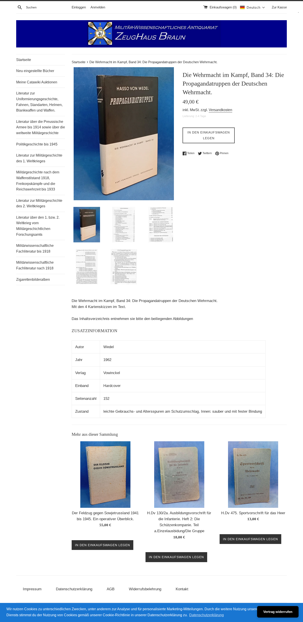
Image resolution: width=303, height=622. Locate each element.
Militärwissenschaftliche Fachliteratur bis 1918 (35, 248)
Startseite (23, 60)
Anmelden (98, 7)
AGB (110, 589)
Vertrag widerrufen (277, 612)
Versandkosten (220, 110)
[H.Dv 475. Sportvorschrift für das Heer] (253, 474)
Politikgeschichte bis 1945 (36, 144)
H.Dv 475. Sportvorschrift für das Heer (253, 513)
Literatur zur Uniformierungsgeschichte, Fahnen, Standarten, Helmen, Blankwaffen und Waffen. (39, 101)
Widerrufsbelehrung (145, 589)
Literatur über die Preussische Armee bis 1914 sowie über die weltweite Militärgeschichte (40, 127)
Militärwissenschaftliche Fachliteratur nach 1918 (35, 265)
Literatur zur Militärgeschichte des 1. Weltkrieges (39, 158)
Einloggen (79, 7)
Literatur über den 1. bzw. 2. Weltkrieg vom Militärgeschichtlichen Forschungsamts (37, 226)
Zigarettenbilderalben (33, 279)
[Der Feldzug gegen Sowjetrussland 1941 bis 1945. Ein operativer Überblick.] (105, 474)
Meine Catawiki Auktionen (36, 82)
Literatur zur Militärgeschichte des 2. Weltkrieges (39, 203)
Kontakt (182, 589)
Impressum (32, 589)
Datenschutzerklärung (74, 589)
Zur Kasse (279, 7)
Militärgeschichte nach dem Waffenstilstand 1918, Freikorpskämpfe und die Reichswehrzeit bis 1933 (37, 180)
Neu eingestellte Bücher (35, 71)
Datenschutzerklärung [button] (206, 615)
